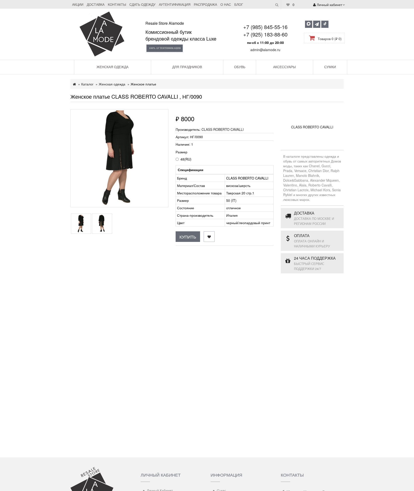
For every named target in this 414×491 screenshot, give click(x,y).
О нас (225, 4)
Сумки (330, 66)
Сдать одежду (142, 4)
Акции (77, 4)
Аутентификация (174, 4)
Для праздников (187, 66)
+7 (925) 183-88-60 (265, 34)
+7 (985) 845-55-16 (265, 26)
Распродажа (205, 4)
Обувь (239, 66)
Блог (238, 4)
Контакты (117, 4)
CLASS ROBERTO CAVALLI (222, 129)
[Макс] (308, 24)
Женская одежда (112, 66)
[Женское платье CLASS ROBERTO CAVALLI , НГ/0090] (119, 158)
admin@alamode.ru (265, 49)
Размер (181, 152)
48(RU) (185, 159)
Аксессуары (284, 66)
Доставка (95, 4)
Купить (187, 237)
